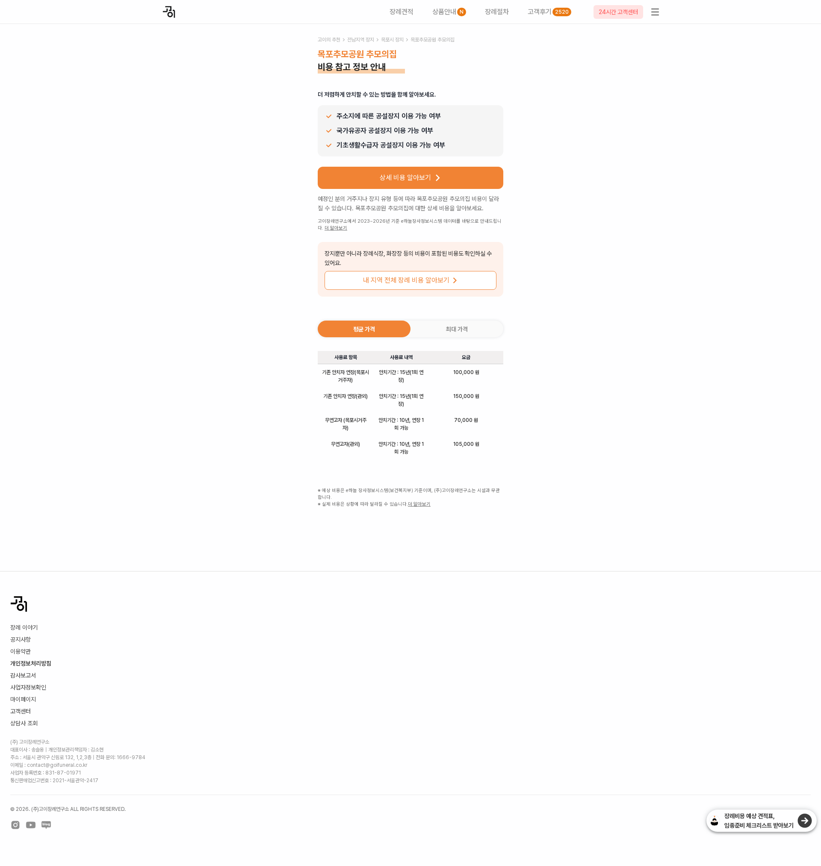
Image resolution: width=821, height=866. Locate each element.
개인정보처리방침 (30, 663)
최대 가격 (457, 329)
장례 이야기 (24, 627)
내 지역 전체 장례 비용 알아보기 (406, 280)
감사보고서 (23, 675)
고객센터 (20, 711)
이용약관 (20, 651)
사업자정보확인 (28, 687)
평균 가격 (364, 329)
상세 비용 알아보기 (405, 178)
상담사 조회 (24, 723)
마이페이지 (23, 699)
